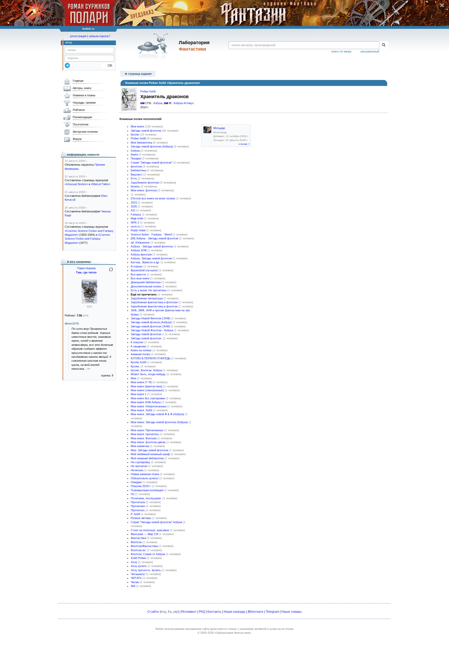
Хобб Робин (138, 558)
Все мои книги (140, 278)
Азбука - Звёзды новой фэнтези (152, 246)
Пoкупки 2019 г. (141, 486)
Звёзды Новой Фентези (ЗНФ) (150, 318)
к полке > (244, 144)
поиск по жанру (341, 51)
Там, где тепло (86, 272)
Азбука (157, 103)
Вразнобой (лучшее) (144, 270)
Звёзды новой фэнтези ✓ (147, 334)
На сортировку (140, 462)
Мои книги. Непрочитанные (149, 406)
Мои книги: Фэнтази (143, 438)
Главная (78, 80)
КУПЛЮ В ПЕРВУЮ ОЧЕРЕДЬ (150, 358)
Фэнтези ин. (138, 550)
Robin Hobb (138, 230)
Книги (134, 154)
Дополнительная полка (146, 286)
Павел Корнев (86, 268)
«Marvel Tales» (100, 184)
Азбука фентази (141, 254)
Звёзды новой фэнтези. (146, 338)
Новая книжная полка (145, 474)
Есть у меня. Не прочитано (149, 290)
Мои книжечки (140, 446)
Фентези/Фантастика (144, 546)
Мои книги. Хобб (141, 410)
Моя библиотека (141, 142)
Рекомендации (82, 117)
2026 (134, 206)
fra (169, 612)
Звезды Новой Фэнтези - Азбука (152, 330)
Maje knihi (137, 218)
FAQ (202, 612)
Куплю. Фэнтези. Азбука (146, 370)
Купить (135, 186)
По (132, 494)
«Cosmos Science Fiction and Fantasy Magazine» (87, 238)
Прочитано (138, 506)
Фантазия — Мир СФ (144, 534)
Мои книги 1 (138, 394)
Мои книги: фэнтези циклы (148, 442)
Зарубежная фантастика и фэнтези (154, 306)
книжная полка (140, 354)
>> (88, 368)
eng (163, 612)
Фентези (136, 542)
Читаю (135, 582)
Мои (133, 378)
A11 (133, 210)
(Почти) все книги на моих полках (153, 198)
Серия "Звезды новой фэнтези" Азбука (156, 522)
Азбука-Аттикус (184, 103)
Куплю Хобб (138, 362)
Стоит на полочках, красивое (150, 530)
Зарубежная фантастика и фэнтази (154, 302)
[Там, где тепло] (89, 302)
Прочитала (138, 502)
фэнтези (136, 166)
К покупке (137, 342)
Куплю (135, 134)
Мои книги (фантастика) (146, 386)
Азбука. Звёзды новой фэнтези (151, 258)
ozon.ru (135, 226)
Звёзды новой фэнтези (146, 130)
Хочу (134, 562)
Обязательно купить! (145, 478)
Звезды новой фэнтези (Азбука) (152, 146)
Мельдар (219, 128)
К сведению (138, 346)
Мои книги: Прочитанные (147, 430)
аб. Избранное (140, 242)
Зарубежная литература (147, 298)
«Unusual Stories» (76, 184)
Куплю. (135, 366)
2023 (134, 202)
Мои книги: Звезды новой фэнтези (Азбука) (159, 422)
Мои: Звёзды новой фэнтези (149, 450)
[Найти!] (383, 45)
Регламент (189, 612)
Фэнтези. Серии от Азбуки (148, 554)
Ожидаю (136, 482)
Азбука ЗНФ (139, 250)
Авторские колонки (85, 131)
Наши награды (235, 612)
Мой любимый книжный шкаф (150, 454)
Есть (134, 178)
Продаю (136, 158)
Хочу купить (139, 566)
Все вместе (138, 274)
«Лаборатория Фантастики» (233, 632)
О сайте (153, 612)
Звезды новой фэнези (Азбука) (151, 322)
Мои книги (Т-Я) (141, 382)
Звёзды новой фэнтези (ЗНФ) (150, 326)
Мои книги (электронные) (147, 390)
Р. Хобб (135, 514)
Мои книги (137, 126)
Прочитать (138, 510)
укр (175, 612)
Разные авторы (141, 518)
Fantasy (136, 214)
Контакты (214, 612)
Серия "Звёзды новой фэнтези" (151, 162)
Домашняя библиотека (146, 282)
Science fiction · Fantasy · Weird (151, 234)
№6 (133, 586)
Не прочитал (139, 466)
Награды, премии (84, 102)
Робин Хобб (148, 91)
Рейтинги (79, 109)
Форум (77, 138)
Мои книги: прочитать (145, 434)
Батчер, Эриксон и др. (145, 262)
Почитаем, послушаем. (146, 498)
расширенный (370, 51)
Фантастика (138, 538)
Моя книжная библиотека (147, 458)
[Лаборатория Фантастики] (153, 46)
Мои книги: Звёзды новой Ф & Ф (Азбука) (157, 414)
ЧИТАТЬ (136, 577)
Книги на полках (141, 350)
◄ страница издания (137, 73)
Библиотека (138, 170)
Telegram (272, 612)
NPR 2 (135, 222)
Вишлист (136, 174)
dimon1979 (71, 323)
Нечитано (137, 470)
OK (108, 66)
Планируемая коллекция (147, 490)
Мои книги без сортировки (148, 398)
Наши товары (291, 612)
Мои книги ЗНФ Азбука (146, 402)
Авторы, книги (82, 88)
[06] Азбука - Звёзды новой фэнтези (154, 238)
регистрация (78, 36)
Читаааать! (138, 574)
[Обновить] (111, 271)
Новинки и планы (84, 95)
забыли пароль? (99, 36)
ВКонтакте (255, 612)
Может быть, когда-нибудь (148, 374)
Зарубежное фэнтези (145, 182)
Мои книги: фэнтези (144, 190)
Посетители (80, 124)
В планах (137, 266)
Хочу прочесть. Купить (146, 570)
